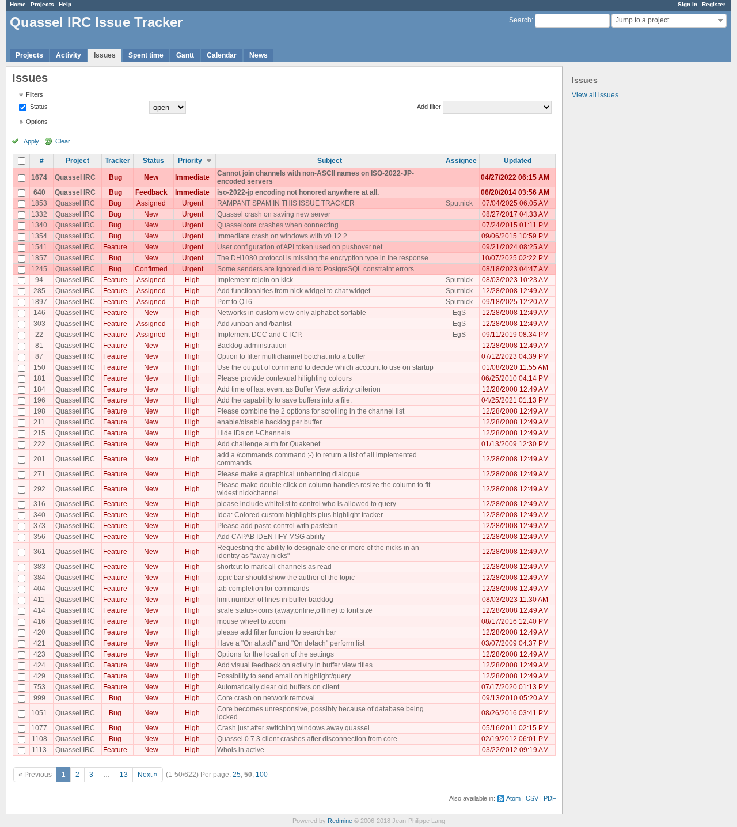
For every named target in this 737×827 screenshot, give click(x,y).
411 (39, 599)
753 (39, 687)
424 (39, 665)
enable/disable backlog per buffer (269, 422)
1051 (39, 713)
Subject (329, 161)
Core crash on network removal (266, 698)
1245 (39, 269)
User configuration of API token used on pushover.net (299, 247)
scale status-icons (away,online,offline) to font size (295, 610)
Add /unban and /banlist (254, 324)
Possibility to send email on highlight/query (284, 676)
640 (39, 192)
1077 (39, 728)
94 (39, 280)
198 (39, 411)
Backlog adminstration (252, 346)
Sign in (687, 4)
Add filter (429, 106)
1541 (39, 247)
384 (39, 578)
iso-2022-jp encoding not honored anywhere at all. (298, 192)
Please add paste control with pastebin (277, 526)
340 (39, 515)
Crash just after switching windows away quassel (293, 728)
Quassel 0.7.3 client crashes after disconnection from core (307, 739)
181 (39, 378)
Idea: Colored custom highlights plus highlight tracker (300, 515)
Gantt (185, 55)
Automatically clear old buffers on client (278, 687)
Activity (68, 55)
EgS (459, 313)
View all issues (595, 95)
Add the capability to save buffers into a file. (284, 400)
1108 (39, 739)
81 (39, 346)
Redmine (340, 820)
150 (39, 367)
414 (39, 610)
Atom (513, 798)
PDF (550, 798)
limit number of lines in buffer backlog (275, 599)
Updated (517, 161)
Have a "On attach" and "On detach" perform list (290, 643)
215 (39, 433)
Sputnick (459, 203)
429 (39, 676)
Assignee (461, 161)
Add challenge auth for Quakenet (268, 444)
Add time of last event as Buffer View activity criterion (299, 389)
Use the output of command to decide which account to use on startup (325, 367)
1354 (39, 236)
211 (39, 422)
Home (18, 4)
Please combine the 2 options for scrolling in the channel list (310, 411)
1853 (39, 203)
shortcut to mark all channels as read (274, 567)
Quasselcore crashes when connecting (278, 225)
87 (39, 356)
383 (39, 567)
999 (39, 698)
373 (39, 526)
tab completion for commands (263, 589)
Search (520, 20)
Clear (62, 141)
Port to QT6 (234, 302)
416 (39, 621)
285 (39, 291)
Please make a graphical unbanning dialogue (288, 474)
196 (39, 400)
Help (65, 4)
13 (124, 775)
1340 (39, 225)
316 (39, 504)
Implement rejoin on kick (255, 280)
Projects (42, 4)
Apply (31, 141)
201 (39, 459)
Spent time (146, 55)
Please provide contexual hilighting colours (284, 378)
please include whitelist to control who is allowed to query (306, 504)
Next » (148, 775)
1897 (39, 302)
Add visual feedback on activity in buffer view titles (295, 665)
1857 (39, 258)
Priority (190, 161)
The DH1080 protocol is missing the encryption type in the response (322, 258)
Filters (34, 94)
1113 (39, 750)
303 (39, 324)
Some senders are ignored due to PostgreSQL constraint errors (315, 269)
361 (39, 552)
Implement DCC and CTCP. (259, 335)
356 (39, 537)
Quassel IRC (75, 177)
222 (39, 444)
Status (38, 106)
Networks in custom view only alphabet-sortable (291, 313)
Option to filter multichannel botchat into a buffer (291, 356)
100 (262, 775)
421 (39, 643)
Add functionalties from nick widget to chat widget (293, 291)
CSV (532, 798)
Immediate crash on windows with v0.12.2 (282, 236)
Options (37, 121)
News (258, 55)
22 (39, 335)
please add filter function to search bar (276, 632)
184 (39, 389)
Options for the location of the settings (275, 654)
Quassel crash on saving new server (273, 214)
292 (39, 489)
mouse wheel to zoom (251, 621)
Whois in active (240, 750)
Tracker (117, 161)
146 (39, 313)
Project (77, 161)
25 (237, 775)
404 (39, 589)
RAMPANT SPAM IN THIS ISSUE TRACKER (286, 203)
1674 (39, 177)
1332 (39, 214)
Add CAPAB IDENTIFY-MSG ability (271, 537)
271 (39, 474)
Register (713, 4)
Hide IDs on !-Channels (253, 433)
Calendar (222, 55)
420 (39, 632)
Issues (105, 55)
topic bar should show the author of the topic (286, 578)
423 (39, 654)
